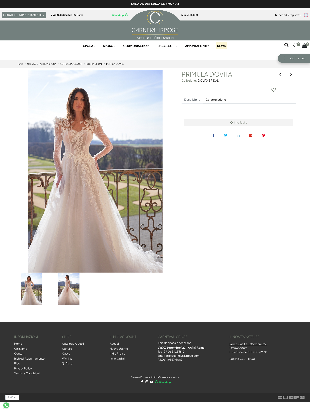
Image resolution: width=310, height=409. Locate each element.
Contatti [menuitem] (19, 353)
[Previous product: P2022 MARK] (281, 74)
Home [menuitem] (18, 343)
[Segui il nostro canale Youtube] (151, 382)
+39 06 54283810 (173, 351)
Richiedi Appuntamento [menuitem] (29, 358)
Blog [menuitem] (17, 363)
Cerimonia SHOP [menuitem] (136, 46)
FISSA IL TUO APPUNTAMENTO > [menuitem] (23, 15)
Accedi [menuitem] (114, 343)
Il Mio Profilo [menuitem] (117, 353)
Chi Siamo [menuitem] (20, 348)
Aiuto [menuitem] (68, 363)
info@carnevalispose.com (182, 355)
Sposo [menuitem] (108, 46)
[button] (95, 171)
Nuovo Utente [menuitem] (119, 348)
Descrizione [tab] (192, 99)
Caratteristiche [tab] (216, 99)
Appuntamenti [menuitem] (196, 46)
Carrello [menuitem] (67, 348)
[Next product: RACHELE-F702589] (291, 74)
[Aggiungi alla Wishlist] (274, 89)
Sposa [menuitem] (88, 46)
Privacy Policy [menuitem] (23, 368)
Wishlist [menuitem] (67, 358)
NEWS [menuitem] (221, 46)
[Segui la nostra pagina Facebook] (141, 382)
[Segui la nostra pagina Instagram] (146, 382)
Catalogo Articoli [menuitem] (73, 343)
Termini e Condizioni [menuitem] (26, 373)
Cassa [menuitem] (66, 353)
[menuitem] (288, 15)
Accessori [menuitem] (167, 46)
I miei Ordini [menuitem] (117, 358)
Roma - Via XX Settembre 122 (248, 344)
